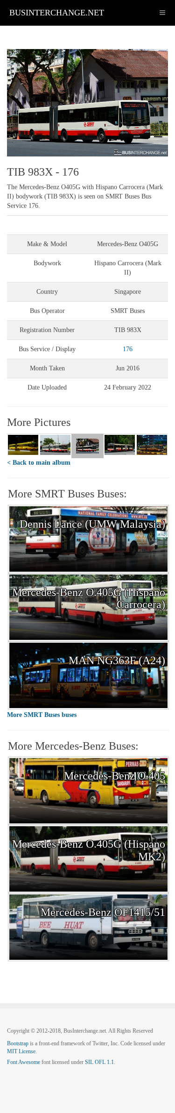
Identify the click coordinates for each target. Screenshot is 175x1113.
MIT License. (22, 1051)
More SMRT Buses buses (42, 714)
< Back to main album (38, 462)
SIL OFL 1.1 (99, 1062)
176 (128, 349)
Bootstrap (17, 1043)
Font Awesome (23, 1062)
